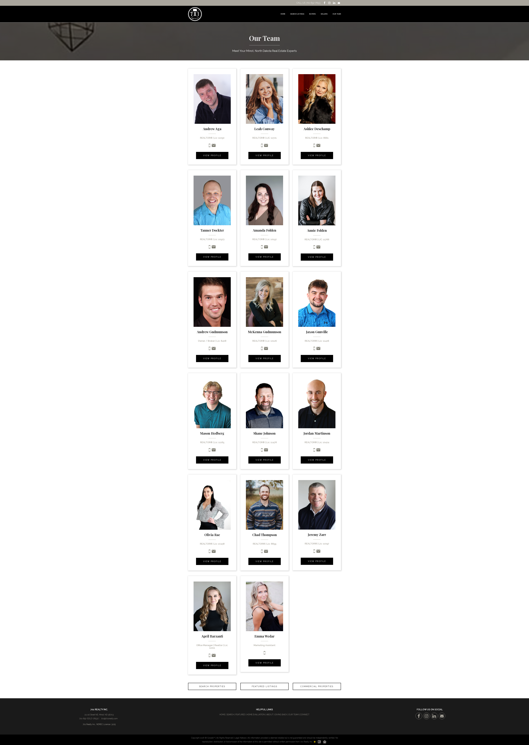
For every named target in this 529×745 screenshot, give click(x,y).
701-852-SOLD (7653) (88, 718)
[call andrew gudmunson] (209, 349)
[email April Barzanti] (213, 656)
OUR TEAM (293, 714)
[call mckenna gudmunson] (261, 349)
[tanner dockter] (212, 200)
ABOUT (269, 714)
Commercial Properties (316, 686)
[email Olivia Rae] (213, 552)
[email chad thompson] (266, 552)
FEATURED (240, 714)
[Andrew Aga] (212, 99)
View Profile (212, 155)
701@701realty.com (109, 718)
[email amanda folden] (266, 248)
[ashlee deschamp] (316, 99)
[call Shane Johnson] (261, 451)
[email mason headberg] (213, 451)
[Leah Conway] (264, 99)
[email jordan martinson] (314, 451)
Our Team (337, 14)
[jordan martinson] (316, 403)
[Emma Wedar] (264, 606)
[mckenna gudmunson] (264, 302)
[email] (318, 248)
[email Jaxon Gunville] (318, 349)
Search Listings (297, 14)
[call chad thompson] (261, 552)
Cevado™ (211, 738)
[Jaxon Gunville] (316, 302)
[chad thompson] (264, 505)
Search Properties (212, 686)
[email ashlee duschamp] (318, 146)
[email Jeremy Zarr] (318, 552)
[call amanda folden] (261, 248)
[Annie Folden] (316, 200)
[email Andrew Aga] (213, 146)
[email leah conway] (266, 146)
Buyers (312, 14)
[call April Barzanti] (209, 656)
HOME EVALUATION (256, 714)
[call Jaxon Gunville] (314, 349)
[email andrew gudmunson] (213, 349)
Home (283, 14)
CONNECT (304, 714)
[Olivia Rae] (212, 505)
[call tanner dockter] (209, 248)
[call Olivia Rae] (209, 552)
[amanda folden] (264, 200)
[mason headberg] (212, 403)
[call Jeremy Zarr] (314, 552)
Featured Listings (264, 686)
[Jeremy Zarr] (316, 505)
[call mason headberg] (209, 451)
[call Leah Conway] (261, 146)
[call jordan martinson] (318, 451)
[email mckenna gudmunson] (266, 349)
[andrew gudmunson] (212, 302)
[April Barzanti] (212, 606)
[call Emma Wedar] (264, 654)
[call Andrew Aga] (209, 146)
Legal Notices (241, 738)
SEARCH (230, 714)
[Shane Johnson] (264, 403)
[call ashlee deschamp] (314, 146)
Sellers (324, 14)
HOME (222, 714)
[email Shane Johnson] (266, 451)
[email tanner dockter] (213, 248)
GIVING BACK (281, 714)
